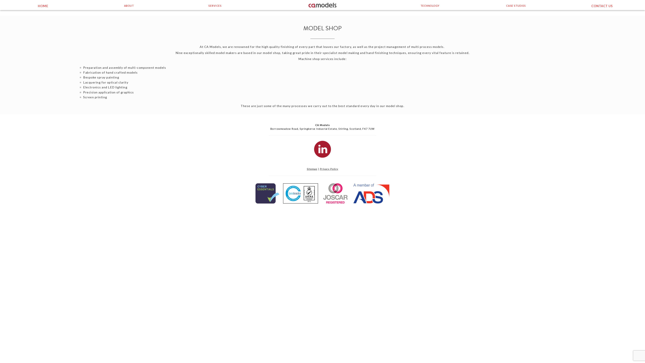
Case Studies (516, 5)
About (129, 5)
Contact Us (602, 6)
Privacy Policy (329, 169)
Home (43, 6)
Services (215, 5)
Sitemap (312, 169)
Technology (430, 5)
